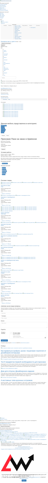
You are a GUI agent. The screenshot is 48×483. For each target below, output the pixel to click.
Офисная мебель (18, 36)
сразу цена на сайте (5, 94)
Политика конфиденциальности (6, 430)
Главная (5, 25)
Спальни (16, 35)
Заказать (3, 149)
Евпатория (5, 59)
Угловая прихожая (3, 4)
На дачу (1, 17)
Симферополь (6, 69)
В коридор (2, 16)
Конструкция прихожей (6, 161)
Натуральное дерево (4, 10)
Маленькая (2, 7)
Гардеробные (17, 30)
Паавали (3, 135)
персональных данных (25, 342)
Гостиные (16, 34)
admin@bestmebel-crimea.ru (5, 423)
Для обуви (2, 14)
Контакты (38, 25)
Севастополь (5, 68)
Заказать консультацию (6, 43)
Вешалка (1, 13)
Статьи (30, 25)
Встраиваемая (3, 5)
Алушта (4, 50)
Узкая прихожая (3, 6)
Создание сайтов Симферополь (7, 449)
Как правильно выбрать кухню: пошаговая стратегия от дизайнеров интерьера (23, 351)
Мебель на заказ (18, 26)
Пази (9, 99)
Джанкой (4, 57)
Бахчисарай (5, 53)
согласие (13, 342)
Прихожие (17, 29)
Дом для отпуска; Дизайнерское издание (17, 371)
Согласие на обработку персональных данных (9, 431)
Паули (7, 135)
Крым (4, 64)
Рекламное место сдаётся (8, 41)
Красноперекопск (6, 63)
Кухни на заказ (17, 25)
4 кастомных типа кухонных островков (16, 380)
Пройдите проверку (3, 333)
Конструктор (33, 27)
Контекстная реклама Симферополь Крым (21, 449)
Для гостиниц (17, 37)
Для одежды (2, 15)
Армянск (3, 45)
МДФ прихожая (3, 9)
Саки (4, 66)
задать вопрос (4, 340)
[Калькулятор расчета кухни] (5, 0)
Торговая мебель (18, 38)
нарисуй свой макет (4, 97)
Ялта (4, 75)
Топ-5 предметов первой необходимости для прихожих (23, 362)
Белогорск (5, 55)
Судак (4, 70)
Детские (16, 31)
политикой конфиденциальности (34, 477)
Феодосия (5, 72)
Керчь (4, 62)
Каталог (2, 20)
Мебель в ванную (18, 32)
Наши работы (25, 25)
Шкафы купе (17, 28)
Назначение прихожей (5, 165)
